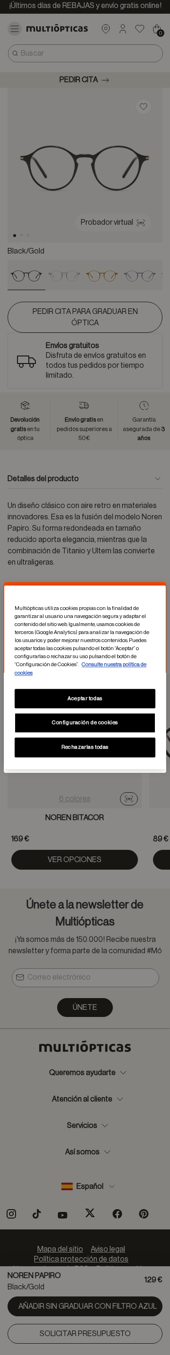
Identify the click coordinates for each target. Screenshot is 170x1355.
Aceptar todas (85, 698)
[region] (85, 677)
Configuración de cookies (85, 723)
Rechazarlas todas (85, 747)
